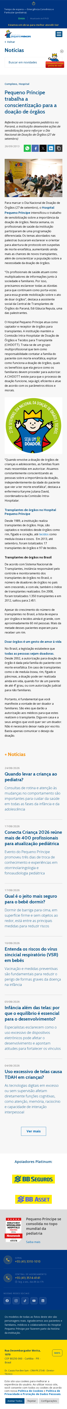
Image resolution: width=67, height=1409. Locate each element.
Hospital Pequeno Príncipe (18, 34)
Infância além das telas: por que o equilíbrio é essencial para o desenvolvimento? (32, 1013)
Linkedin (50, 148)
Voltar (11, 41)
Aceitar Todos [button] (15, 1400)
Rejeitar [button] (32, 1400)
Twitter (43, 148)
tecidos (44, 534)
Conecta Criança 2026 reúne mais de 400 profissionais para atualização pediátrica (33, 837)
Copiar (58, 148)
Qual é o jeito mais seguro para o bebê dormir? (31, 899)
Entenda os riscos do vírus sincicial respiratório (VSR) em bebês (31, 954)
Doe (55, 60)
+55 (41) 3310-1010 (27, 1261)
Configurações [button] (49, 1400)
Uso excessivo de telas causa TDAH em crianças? (33, 1074)
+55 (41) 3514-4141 (27, 1278)
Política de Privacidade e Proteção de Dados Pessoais (32, 1392)
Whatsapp (27, 148)
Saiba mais (33, 1242)
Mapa (57, 1352)
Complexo (11, 84)
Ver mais (34, 1131)
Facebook (35, 148)
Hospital (24, 84)
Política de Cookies (30, 1390)
